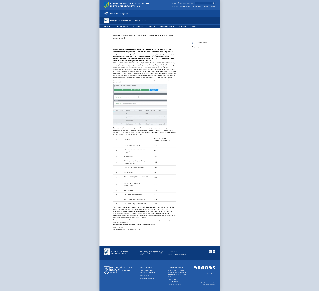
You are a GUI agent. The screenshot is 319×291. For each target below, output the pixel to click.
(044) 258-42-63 (173, 279)
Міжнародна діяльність (167, 26)
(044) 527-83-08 (173, 281)
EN (175, 3)
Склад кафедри (182, 26)
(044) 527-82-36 (172, 251)
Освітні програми (137, 26)
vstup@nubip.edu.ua (174, 284)
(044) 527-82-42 (145, 275)
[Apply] (213, 3)
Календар (174, 6)
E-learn (206, 6)
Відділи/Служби (197, 6)
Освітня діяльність (122, 26)
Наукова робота (151, 26)
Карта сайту (211, 273)
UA (172, 3)
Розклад (213, 6)
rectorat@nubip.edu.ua (147, 279)
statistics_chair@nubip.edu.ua (177, 254)
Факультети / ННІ (185, 6)
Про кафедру (108, 26)
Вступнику (193, 26)
